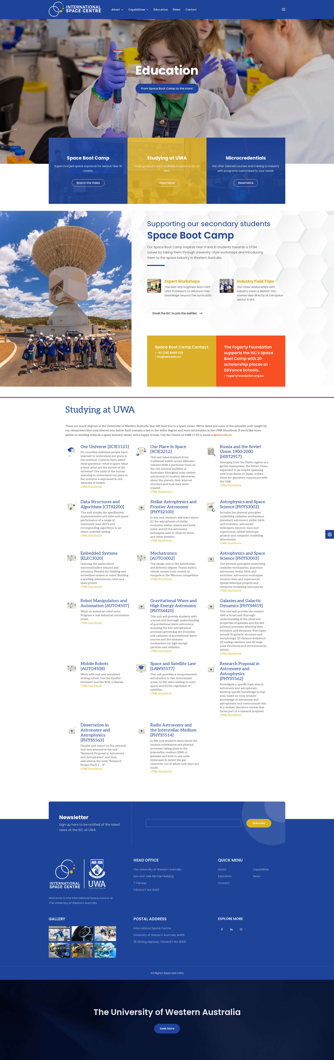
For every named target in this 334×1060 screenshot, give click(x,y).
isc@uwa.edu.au (221, 435)
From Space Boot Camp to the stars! (167, 89)
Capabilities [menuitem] (136, 9)
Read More (166, 183)
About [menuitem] (115, 9)
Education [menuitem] (160, 9)
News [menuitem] (176, 9)
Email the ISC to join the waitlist (175, 313)
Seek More (167, 1029)
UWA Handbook (91, 486)
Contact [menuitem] (191, 9)
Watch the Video (88, 183)
